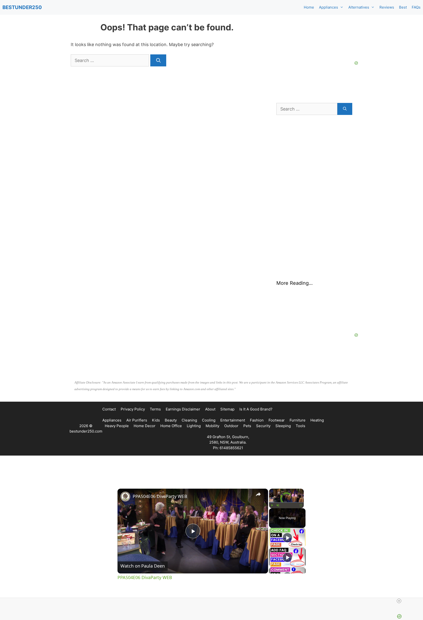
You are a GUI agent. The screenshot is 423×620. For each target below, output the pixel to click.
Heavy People (117, 425)
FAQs (416, 7)
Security (263, 425)
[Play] (272, 505)
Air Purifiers (136, 420)
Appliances (328, 7)
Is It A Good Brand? (255, 409)
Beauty (171, 420)
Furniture (298, 420)
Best (403, 7)
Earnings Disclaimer (183, 409)
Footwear (277, 420)
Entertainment (232, 420)
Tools (300, 425)
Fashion (257, 420)
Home (309, 7)
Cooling (208, 420)
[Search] (158, 60)
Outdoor (231, 425)
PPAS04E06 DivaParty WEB (160, 496)
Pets (247, 425)
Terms (155, 409)
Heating (317, 420)
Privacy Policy (133, 409)
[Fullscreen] (301, 505)
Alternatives (358, 7)
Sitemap (227, 409)
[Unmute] (278, 505)
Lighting (194, 425)
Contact (109, 409)
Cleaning (189, 420)
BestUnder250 (22, 7)
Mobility (212, 425)
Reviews (386, 7)
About (210, 409)
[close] (399, 601)
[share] (258, 494)
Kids (156, 420)
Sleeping (283, 425)
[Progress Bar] (286, 502)
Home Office (171, 425)
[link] (125, 496)
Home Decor (144, 425)
